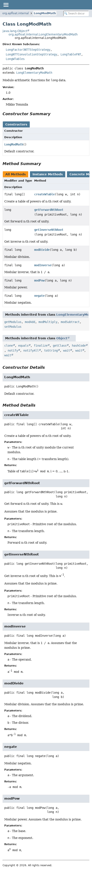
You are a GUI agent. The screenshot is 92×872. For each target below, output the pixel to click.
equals (23, 345)
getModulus (12, 322)
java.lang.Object (15, 31)
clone (8, 345)
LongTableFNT (71, 54)
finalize (40, 345)
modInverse (42, 265)
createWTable (44, 194)
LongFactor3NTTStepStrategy (28, 49)
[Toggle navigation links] (5, 5)
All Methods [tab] (15, 174)
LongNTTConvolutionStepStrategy (31, 54)
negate (39, 295)
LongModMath (45, 13)
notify (13, 350)
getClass (60, 345)
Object (61, 338)
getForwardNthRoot (48, 209)
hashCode (79, 345)
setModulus (12, 326)
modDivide (42, 249)
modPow (39, 280)
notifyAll (31, 350)
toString (51, 350)
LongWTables (15, 59)
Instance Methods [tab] (48, 174)
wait (66, 350)
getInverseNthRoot (48, 229)
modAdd (30, 322)
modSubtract (70, 322)
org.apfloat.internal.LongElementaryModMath (43, 34)
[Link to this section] (53, 114)
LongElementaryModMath (34, 72)
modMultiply (48, 322)
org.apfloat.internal (15, 13)
